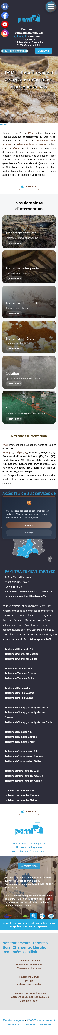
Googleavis (30, 1024)
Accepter (29, 525)
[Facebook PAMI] (5, 15)
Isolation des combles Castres (22, 795)
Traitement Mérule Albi (17, 688)
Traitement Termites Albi (18, 668)
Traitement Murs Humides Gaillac (23, 781)
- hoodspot (44, 1024)
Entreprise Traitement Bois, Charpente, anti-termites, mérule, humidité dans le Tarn (29, 594)
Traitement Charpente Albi (19, 649)
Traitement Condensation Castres (24, 756)
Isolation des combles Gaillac (21, 800)
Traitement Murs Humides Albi (22, 771)
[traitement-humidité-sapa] (29, 18)
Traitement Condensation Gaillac (23, 761)
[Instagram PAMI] (5, 33)
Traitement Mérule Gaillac (19, 698)
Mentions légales (14, 1020)
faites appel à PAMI (40, 639)
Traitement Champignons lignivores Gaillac (29, 722)
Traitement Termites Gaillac (20, 678)
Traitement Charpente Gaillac (21, 659)
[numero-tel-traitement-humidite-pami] (14, 50)
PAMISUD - (15, 1024)
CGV (30, 1020)
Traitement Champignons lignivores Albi (27, 707)
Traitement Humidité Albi (18, 732)
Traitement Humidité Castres (21, 737)
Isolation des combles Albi (19, 790)
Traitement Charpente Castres (22, 654)
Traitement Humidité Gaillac (20, 742)
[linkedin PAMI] (5, 24)
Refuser (29, 532)
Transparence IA (44, 1020)
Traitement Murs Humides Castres (24, 776)
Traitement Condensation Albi (21, 751)
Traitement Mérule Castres (19, 693)
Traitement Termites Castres (20, 673)
